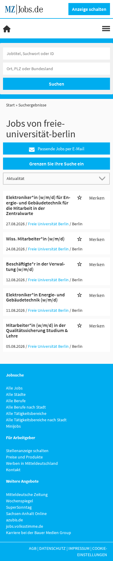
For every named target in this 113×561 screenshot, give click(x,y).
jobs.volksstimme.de (24, 526)
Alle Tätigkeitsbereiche (26, 413)
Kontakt (13, 469)
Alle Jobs (14, 388)
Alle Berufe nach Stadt (26, 407)
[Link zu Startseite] (26, 8)
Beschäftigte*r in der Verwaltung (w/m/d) (35, 266)
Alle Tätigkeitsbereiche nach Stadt (36, 419)
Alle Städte (16, 394)
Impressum (78, 548)
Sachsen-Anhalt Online (26, 513)
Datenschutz (52, 548)
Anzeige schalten (89, 9)
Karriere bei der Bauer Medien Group (38, 532)
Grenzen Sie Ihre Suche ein (56, 164)
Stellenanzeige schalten (27, 450)
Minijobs (13, 426)
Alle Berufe (16, 400)
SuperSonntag (19, 507)
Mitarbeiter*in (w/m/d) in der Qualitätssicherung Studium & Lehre (37, 330)
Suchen (56, 84)
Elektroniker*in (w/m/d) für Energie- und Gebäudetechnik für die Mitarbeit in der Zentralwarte (38, 205)
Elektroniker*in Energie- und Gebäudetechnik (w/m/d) (35, 297)
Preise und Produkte (24, 457)
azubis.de (14, 520)
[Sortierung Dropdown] (103, 178)
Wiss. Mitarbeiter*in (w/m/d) (35, 239)
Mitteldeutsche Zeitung (27, 494)
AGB (32, 548)
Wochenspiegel (19, 501)
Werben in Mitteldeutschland (32, 463)
